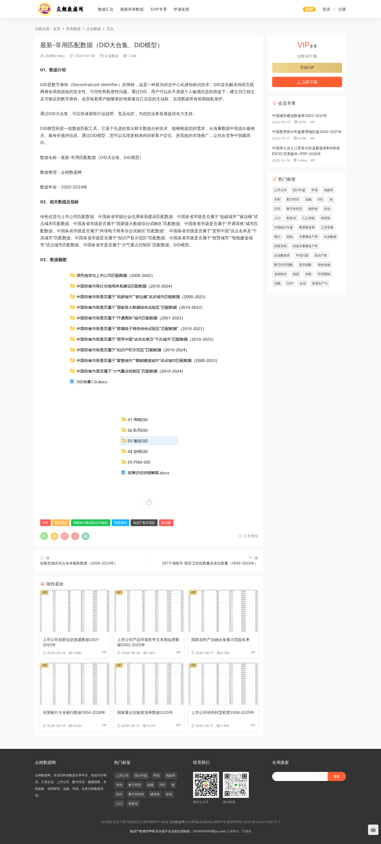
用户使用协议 (131, 822)
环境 (315, 190)
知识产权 (321, 255)
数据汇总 (106, 9)
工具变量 (327, 227)
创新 (308, 274)
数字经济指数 (283, 265)
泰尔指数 (305, 265)
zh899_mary (55, 56)
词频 (277, 283)
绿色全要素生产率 (305, 246)
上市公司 (280, 190)
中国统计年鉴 (283, 227)
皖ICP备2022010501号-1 (262, 822)
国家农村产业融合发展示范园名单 (220, 639)
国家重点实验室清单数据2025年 (145, 712)
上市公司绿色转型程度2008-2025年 (222, 712)
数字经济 (293, 199)
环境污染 (302, 255)
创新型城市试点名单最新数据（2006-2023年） (79, 563)
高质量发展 (307, 227)
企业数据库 (282, 255)
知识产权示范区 (144, 523)
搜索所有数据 (132, 9)
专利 (277, 199)
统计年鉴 (299, 190)
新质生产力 (320, 283)
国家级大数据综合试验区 (91, 523)
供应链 (325, 218)
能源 (296, 274)
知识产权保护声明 (142, 831)
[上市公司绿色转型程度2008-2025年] (223, 684)
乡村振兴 (280, 274)
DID (45, 523)
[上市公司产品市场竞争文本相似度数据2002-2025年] (149, 611)
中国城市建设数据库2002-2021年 (299, 115)
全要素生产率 (308, 237)
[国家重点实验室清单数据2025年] (149, 684)
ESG (277, 209)
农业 (327, 209)
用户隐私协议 (110, 822)
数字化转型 (294, 209)
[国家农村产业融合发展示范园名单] (223, 611)
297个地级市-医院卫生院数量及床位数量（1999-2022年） (210, 563)
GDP (290, 283)
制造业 (291, 218)
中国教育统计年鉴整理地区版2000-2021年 (307, 131)
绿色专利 (280, 246)
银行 (277, 237)
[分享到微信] (44, 536)
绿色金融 (324, 265)
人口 (277, 218)
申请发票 (181, 9)
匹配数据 (61, 523)
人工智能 (308, 218)
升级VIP (307, 67)
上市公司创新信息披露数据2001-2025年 (71, 642)
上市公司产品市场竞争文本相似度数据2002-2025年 (148, 642)
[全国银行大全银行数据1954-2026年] (74, 684)
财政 (290, 237)
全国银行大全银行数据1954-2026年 (74, 712)
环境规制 (324, 274)
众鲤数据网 (61, 9)
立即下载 (309, 82)
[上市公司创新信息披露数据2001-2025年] (74, 611)
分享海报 (250, 536)
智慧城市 (120, 523)
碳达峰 (166, 523)
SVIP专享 (158, 9)
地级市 (328, 190)
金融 (308, 199)
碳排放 (313, 209)
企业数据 (111, 56)
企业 (303, 283)
